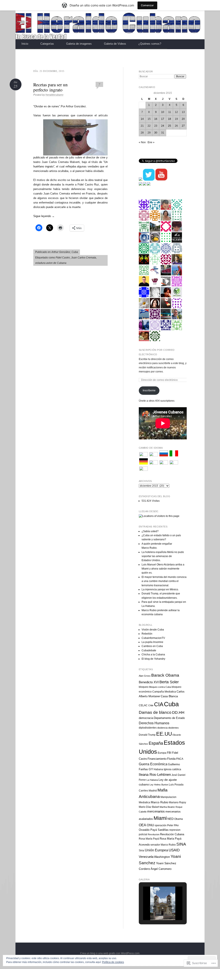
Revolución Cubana (172, 834)
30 (155, 132)
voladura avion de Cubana (50, 262)
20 (183, 118)
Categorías (47, 43)
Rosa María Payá (149, 838)
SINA (181, 844)
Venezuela (146, 856)
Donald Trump (147, 734)
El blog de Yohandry (153, 658)
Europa (162, 752)
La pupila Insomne (152, 642)
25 (169, 125)
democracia (146, 718)
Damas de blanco (155, 712)
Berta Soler (169, 682)
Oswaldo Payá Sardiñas (154, 829)
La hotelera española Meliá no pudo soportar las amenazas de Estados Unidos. (163, 556)
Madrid (153, 790)
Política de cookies (113, 962)
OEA (142, 825)
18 (169, 118)
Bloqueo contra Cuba (160, 687)
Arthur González (60, 252)
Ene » (151, 142)
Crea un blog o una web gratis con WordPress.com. (110, 953)
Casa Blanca (169, 696)
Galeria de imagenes (79, 43)
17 (162, 118)
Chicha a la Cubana (153, 654)
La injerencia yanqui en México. (160, 589)
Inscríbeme (149, 390)
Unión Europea (156, 850)
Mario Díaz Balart (149, 806)
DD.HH (178, 712)
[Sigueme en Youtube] (161, 179)
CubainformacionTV (153, 637)
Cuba (75, 252)
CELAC (143, 705)
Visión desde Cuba (153, 629)
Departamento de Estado (169, 718)
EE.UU (164, 734)
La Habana (152, 780)
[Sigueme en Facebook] (140, 179)
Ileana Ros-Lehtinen (155, 775)
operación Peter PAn (167, 825)
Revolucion (153, 834)
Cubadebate (149, 650)
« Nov (142, 142)
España (156, 743)
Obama (178, 818)
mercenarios (156, 811)
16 (155, 118)
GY (151, 769)
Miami (160, 818)
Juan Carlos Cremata (83, 257)
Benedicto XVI (149, 682)
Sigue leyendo (44, 216)
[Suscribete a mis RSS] (148, 184)
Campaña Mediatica (164, 691)
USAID (174, 850)
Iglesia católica (172, 769)
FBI (169, 752)
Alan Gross (145, 675)
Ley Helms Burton (159, 784)
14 (142, 118)
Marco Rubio (159, 802)
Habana (158, 769)
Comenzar (147, 5)
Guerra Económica (153, 764)
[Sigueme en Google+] (140, 184)
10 (162, 112)
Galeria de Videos (115, 43)
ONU (150, 825)
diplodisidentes (148, 727)
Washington (162, 856)
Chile (150, 705)
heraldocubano (54, 94)
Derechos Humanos (154, 723)
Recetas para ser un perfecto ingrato (50, 87)
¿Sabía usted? (150, 531)
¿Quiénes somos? (149, 43)
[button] (75, 137)
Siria (141, 850)
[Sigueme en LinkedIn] (144, 184)
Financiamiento (157, 758)
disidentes (173, 727)
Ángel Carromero (161, 868)
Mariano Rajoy (177, 802)
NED (170, 818)
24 (162, 125)
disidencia (162, 727)
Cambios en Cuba (152, 646)
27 (183, 125)
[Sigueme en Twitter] (149, 179)
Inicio (24, 43)
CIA (158, 704)
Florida (171, 758)
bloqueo (143, 687)
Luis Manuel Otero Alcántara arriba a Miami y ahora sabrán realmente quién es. (163, 568)
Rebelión (147, 633)
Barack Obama (165, 675)
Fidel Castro (63, 257)
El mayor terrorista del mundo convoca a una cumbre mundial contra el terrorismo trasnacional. (164, 581)
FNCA (179, 758)
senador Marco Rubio (163, 844)
